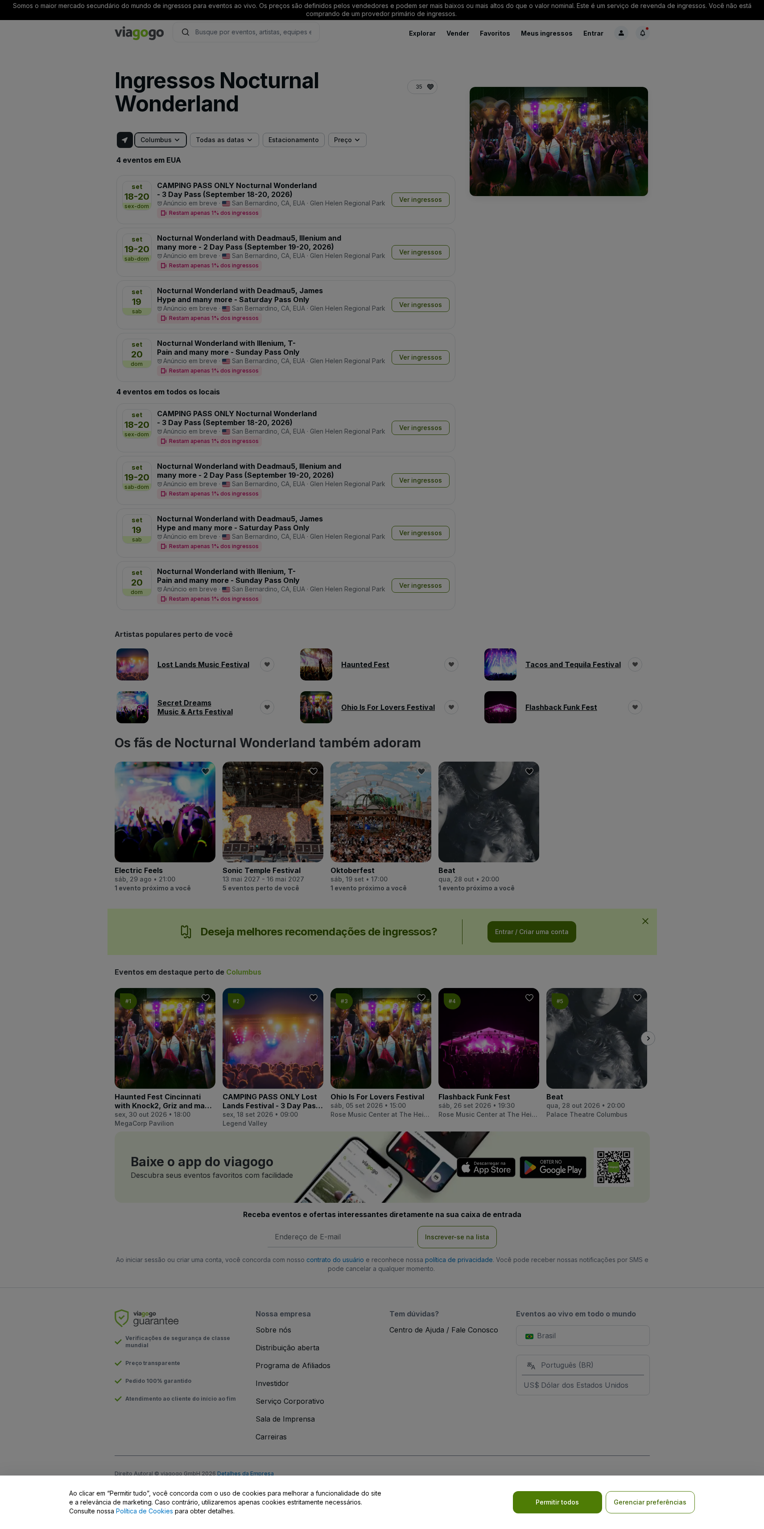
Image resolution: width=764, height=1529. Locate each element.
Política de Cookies (144, 1511)
